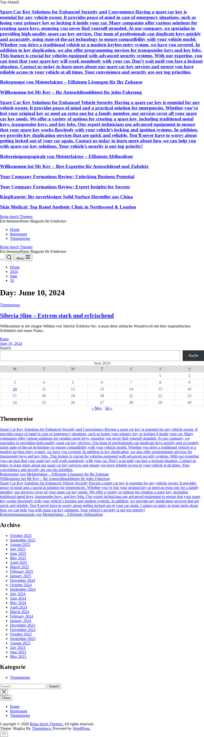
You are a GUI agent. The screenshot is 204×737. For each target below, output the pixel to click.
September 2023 (23, 638)
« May (97, 408)
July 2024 (17, 594)
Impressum (18, 234)
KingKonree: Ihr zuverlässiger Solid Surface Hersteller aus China (66, 196)
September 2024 (23, 589)
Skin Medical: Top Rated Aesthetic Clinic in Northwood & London (68, 207)
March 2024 (19, 612)
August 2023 (20, 643)
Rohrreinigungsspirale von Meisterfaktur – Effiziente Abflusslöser (66, 156)
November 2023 (23, 630)
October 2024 (21, 585)
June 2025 (18, 553)
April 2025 (18, 562)
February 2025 (21, 571)
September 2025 (23, 540)
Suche (193, 355)
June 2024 (18, 598)
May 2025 (18, 558)
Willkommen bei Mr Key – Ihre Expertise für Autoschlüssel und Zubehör (74, 166)
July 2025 (17, 549)
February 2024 (21, 616)
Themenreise (20, 238)
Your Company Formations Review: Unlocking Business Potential (67, 176)
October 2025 (21, 535)
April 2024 (18, 607)
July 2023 (17, 647)
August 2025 (20, 544)
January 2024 (20, 621)
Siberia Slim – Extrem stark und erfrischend (57, 315)
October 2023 (21, 634)
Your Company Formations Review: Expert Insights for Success (65, 186)
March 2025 (19, 567)
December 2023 (22, 625)
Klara (4, 339)
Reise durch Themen (16, 216)
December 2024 (22, 580)
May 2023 (18, 656)
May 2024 (18, 603)
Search (5, 348)
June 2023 (18, 652)
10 (15, 389)
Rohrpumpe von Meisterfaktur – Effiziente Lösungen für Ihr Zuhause (71, 82)
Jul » (108, 408)
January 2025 (20, 576)
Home (15, 229)
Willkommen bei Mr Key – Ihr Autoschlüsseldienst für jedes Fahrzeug (71, 92)
